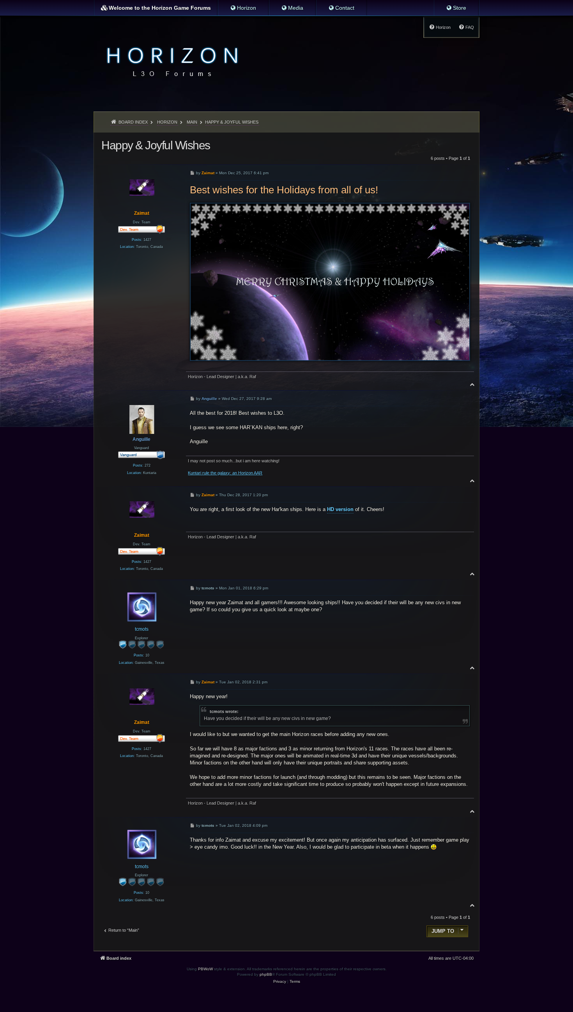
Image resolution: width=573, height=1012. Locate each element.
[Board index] (170, 61)
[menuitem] (243, 8)
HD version (340, 509)
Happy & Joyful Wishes (231, 122)
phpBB (266, 974)
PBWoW (205, 969)
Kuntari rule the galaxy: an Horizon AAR (225, 473)
